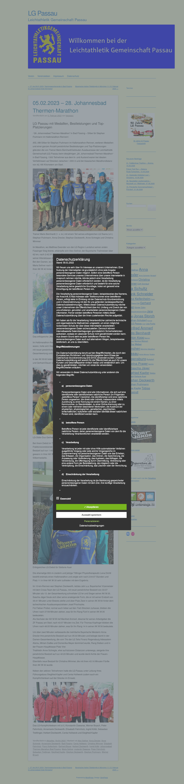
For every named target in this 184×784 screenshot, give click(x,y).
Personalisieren (91, 521)
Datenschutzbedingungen (91, 525)
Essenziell (65, 498)
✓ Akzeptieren (91, 507)
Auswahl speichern (91, 515)
